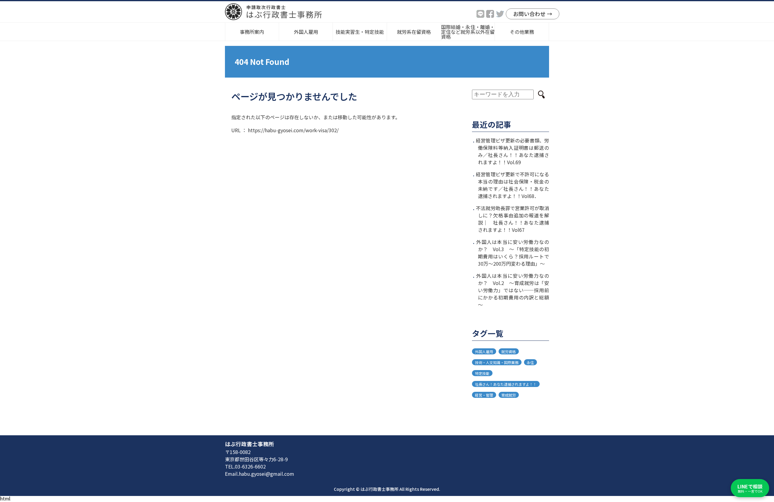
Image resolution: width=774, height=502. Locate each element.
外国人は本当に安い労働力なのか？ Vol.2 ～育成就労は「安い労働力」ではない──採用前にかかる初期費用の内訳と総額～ (512, 290)
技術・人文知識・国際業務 (497, 362)
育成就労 (508, 394)
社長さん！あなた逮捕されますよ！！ (506, 383)
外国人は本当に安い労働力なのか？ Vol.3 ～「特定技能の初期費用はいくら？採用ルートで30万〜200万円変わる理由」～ (512, 252)
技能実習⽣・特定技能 (360, 31)
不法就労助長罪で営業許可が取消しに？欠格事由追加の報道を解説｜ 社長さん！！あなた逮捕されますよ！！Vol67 (512, 218)
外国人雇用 (484, 351)
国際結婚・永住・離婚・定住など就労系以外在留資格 (468, 31)
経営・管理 (484, 394)
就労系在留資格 (414, 31)
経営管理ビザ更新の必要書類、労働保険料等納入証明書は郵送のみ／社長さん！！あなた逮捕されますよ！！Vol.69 (512, 151)
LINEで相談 (750, 488)
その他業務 (522, 31)
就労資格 (508, 351)
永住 (530, 362)
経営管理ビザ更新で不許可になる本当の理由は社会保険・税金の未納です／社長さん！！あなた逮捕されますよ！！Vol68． (512, 185)
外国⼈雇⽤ (306, 31)
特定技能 (482, 373)
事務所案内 (252, 31)
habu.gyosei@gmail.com (266, 473)
